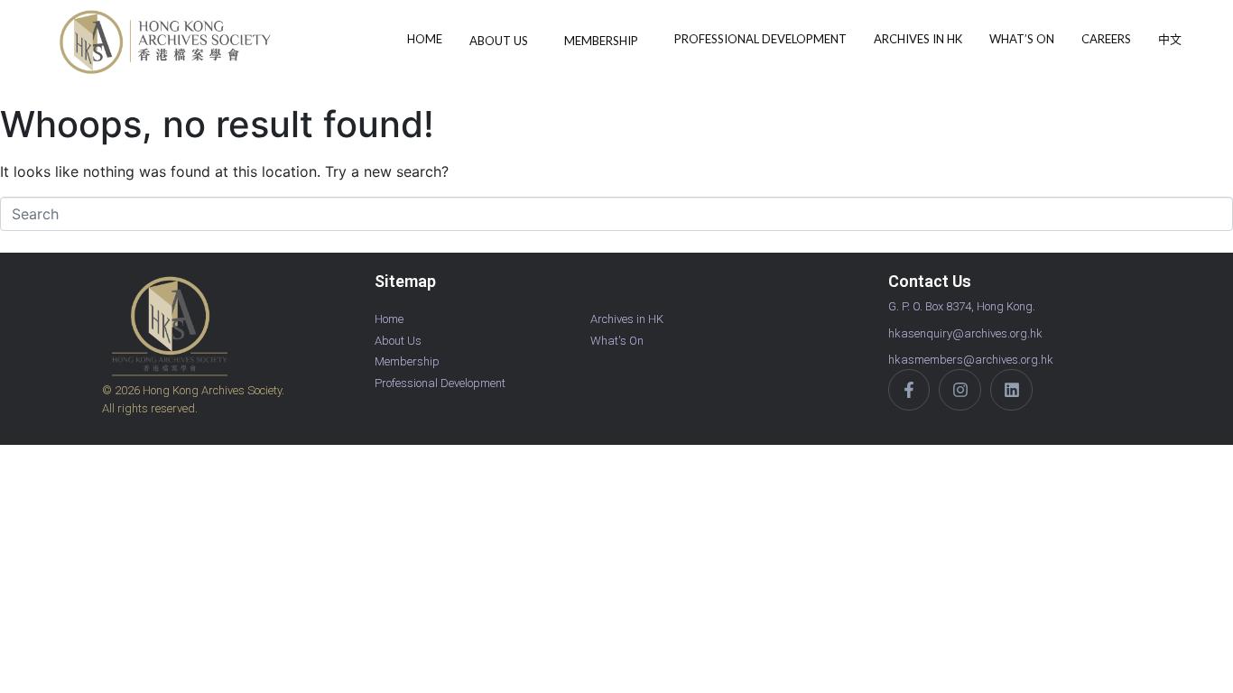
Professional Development (760, 39)
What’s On (1021, 39)
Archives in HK (918, 39)
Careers (1106, 39)
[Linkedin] (1011, 390)
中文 (1170, 39)
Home (424, 39)
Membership (601, 40)
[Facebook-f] (909, 390)
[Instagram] (960, 390)
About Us (498, 40)
